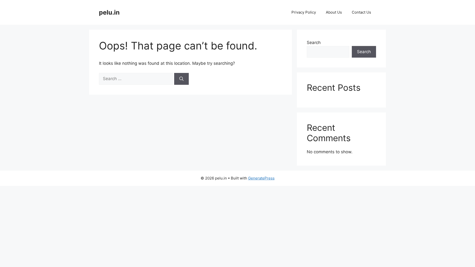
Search (314, 42)
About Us (334, 12)
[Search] (181, 79)
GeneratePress (261, 178)
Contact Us (361, 12)
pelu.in (109, 12)
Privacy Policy (303, 12)
